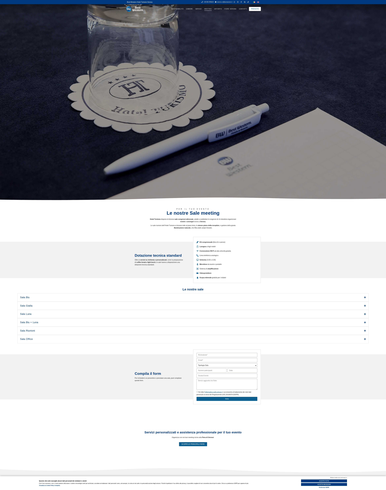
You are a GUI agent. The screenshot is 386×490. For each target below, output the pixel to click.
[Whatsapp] (235, 2)
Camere (189, 9)
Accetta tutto (324, 481)
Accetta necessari (324, 484)
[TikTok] (248, 2)
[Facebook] (242, 2)
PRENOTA (255, 9)
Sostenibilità (177, 9)
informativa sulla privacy (213, 392)
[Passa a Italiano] (254, 2)
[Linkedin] (245, 2)
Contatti (243, 9)
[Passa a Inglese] (258, 2)
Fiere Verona (230, 9)
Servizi (198, 9)
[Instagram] (238, 2)
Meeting (208, 9)
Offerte (218, 9)
